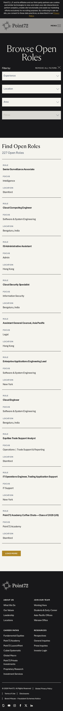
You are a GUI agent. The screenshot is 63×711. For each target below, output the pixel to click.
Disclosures (24, 693)
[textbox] (19, 75)
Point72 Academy (12, 640)
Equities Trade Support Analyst (19, 438)
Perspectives (40, 635)
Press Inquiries (41, 645)
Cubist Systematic (12, 650)
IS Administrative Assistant (17, 246)
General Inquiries (42, 640)
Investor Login (40, 650)
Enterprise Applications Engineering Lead (24, 361)
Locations (8, 620)
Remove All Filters (46, 68)
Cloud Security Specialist (16, 284)
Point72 (15, 584)
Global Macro (10, 655)
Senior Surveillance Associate (18, 169)
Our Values (9, 610)
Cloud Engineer (11, 399)
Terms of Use (10, 693)
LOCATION (8, 188)
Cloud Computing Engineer (17, 207)
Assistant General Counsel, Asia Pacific (24, 323)
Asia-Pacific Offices (43, 615)
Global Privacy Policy (43, 688)
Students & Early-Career (45, 610)
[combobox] (31, 76)
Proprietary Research (13, 669)
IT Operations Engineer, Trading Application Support (30, 476)
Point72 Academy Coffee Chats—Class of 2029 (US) (31, 515)
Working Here (40, 605)
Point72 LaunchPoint (13, 645)
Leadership (9, 615)
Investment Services (13, 673)
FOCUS (6, 176)
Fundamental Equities (14, 635)
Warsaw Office (41, 620)
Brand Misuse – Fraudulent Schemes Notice (23, 698)
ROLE (5, 165)
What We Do (9, 605)
